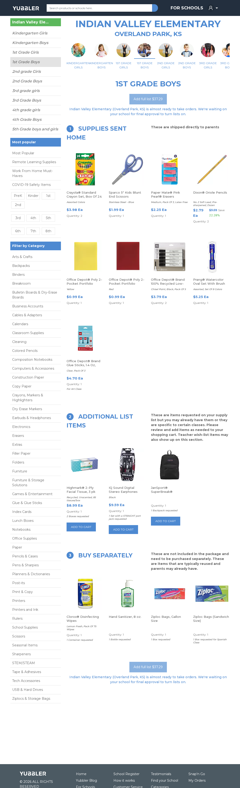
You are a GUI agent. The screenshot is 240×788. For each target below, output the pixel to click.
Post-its (18, 583)
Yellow (70, 289)
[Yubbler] (26, 8)
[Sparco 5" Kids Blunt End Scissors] (127, 169)
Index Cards (21, 512)
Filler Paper (21, 453)
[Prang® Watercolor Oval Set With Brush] (211, 256)
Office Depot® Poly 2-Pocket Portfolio (84, 281)
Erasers (18, 436)
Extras (17, 444)
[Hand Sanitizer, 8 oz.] (127, 594)
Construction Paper (28, 377)
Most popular (24, 142)
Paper (17, 547)
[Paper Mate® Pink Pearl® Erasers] (169, 169)
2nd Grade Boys (27, 81)
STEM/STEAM (23, 663)
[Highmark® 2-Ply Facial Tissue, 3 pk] (85, 464)
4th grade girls (26, 110)
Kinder (33, 196)
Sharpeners (21, 654)
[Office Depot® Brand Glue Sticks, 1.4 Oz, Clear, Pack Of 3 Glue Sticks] (85, 338)
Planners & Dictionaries (31, 574)
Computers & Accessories (33, 368)
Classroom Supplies (28, 333)
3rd (18, 218)
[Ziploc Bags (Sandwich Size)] (211, 593)
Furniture (19, 471)
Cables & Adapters (27, 315)
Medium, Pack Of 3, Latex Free (169, 202)
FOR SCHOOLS (187, 8)
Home (81, 774)
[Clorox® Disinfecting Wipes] (85, 593)
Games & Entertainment (32, 494)
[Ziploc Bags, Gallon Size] (169, 593)
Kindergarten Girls (29, 33)
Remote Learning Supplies (34, 162)
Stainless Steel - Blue (121, 202)
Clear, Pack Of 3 (76, 370)
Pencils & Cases (25, 556)
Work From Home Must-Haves (32, 173)
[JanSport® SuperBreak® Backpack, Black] (169, 464)
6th (18, 231)
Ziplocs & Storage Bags (31, 698)
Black (112, 497)
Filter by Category (28, 246)
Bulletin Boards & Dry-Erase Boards (34, 294)
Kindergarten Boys (30, 43)
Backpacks (21, 266)
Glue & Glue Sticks (27, 503)
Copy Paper (21, 386)
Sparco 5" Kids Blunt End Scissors (125, 194)
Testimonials (161, 774)
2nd (18, 205)
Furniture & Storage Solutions (28, 482)
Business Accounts (27, 306)
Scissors (18, 636)
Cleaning (19, 342)
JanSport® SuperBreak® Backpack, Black (164, 491)
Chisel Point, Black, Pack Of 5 (168, 289)
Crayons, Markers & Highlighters (27, 397)
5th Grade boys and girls (35, 129)
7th (33, 231)
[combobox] (99, 8)
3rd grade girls (26, 90)
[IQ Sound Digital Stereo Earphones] (127, 464)
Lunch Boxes (23, 521)
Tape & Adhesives (26, 672)
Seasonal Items (25, 645)
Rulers (17, 618)
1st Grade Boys (26, 62)
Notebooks (21, 529)
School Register (126, 774)
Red (111, 289)
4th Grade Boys (26, 119)
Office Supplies (24, 538)
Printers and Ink (25, 610)
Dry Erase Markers (27, 409)
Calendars (20, 324)
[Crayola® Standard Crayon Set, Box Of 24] (85, 169)
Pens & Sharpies (25, 565)
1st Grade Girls (25, 52)
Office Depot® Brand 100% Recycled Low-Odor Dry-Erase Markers (168, 285)
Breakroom (21, 283)
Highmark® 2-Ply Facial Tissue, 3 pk (81, 489)
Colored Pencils (25, 351)
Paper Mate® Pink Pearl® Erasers (165, 194)
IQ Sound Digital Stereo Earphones (123, 489)
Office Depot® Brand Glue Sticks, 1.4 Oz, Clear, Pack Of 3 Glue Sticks (83, 367)
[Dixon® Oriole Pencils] (211, 169)
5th (48, 218)
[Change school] (50, 23)
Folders (18, 462)
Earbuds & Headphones (31, 418)
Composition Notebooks (32, 359)
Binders (18, 274)
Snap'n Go (196, 774)
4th (33, 218)
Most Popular (23, 153)
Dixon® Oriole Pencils (210, 192)
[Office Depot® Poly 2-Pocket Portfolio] (85, 256)
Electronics (21, 427)
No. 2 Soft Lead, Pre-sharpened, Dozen (205, 204)
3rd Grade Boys (26, 100)
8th (48, 231)
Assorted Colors (76, 202)
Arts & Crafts (22, 257)
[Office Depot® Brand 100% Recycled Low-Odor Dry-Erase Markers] (169, 257)
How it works (124, 780)
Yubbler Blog (86, 780)
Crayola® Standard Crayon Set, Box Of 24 (84, 194)
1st (48, 196)
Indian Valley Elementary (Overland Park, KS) (30, 22)
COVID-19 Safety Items (31, 185)
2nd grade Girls (26, 71)
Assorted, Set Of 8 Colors (207, 289)
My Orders (197, 780)
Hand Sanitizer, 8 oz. (125, 617)
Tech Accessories (26, 681)
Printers (18, 601)
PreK (18, 196)
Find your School (164, 780)
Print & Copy (22, 592)
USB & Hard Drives (27, 690)
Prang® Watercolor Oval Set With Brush (209, 281)
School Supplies (25, 627)
